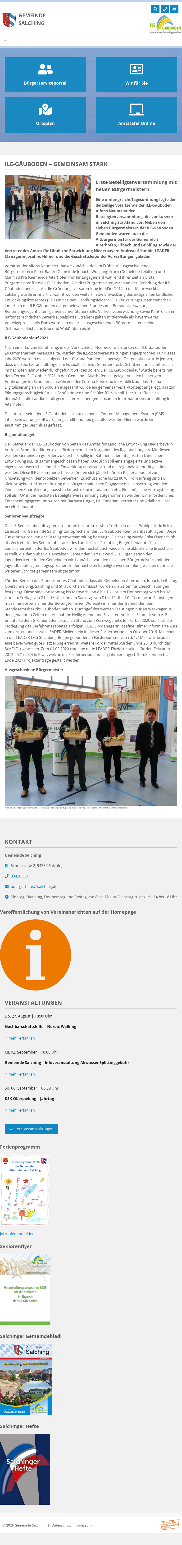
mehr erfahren (21, 1038)
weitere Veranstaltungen (31, 1128)
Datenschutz (62, 1525)
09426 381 (20, 876)
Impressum (83, 1525)
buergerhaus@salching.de (34, 886)
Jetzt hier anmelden (17, 1233)
